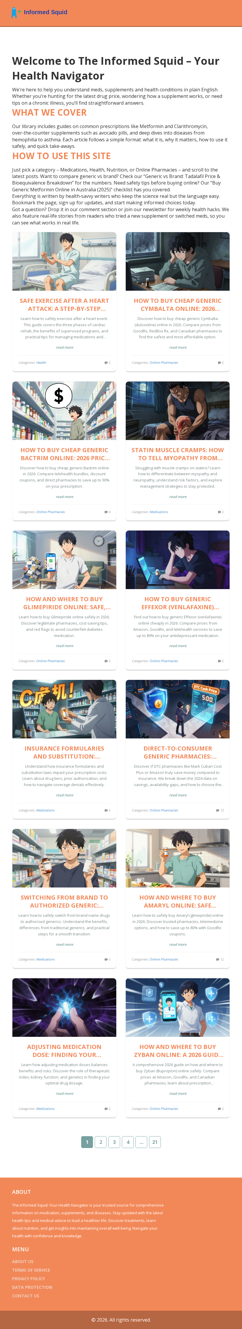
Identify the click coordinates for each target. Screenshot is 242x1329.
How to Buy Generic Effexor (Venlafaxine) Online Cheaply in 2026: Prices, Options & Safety (178, 603)
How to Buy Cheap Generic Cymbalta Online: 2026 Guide (178, 305)
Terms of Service (31, 1270)
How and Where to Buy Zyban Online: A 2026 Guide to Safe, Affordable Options (178, 1051)
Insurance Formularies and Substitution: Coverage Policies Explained (64, 752)
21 (155, 1142)
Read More (64, 347)
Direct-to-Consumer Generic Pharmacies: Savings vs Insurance (177, 752)
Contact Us (25, 1296)
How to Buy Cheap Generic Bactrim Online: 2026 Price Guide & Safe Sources (64, 454)
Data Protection (32, 1287)
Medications (158, 512)
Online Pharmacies (163, 362)
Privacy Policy (28, 1278)
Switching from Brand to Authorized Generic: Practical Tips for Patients (64, 901)
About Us (22, 1261)
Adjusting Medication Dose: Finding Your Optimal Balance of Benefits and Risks (64, 1051)
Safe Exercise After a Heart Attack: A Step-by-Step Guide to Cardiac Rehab (64, 305)
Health (41, 362)
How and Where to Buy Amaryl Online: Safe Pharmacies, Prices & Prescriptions (177, 901)
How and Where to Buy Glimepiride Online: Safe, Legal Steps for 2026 (64, 603)
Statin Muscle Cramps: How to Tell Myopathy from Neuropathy (178, 454)
